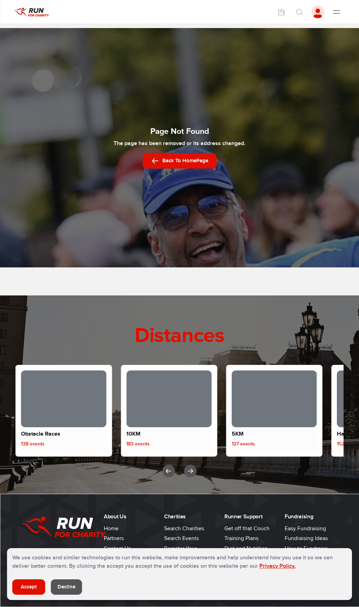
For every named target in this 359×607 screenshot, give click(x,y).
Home (111, 528)
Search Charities (184, 528)
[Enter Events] (281, 12)
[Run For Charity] (31, 11)
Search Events (181, 538)
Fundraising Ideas (306, 538)
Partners (114, 538)
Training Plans (241, 538)
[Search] (299, 12)
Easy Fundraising (305, 528)
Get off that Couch (247, 528)
